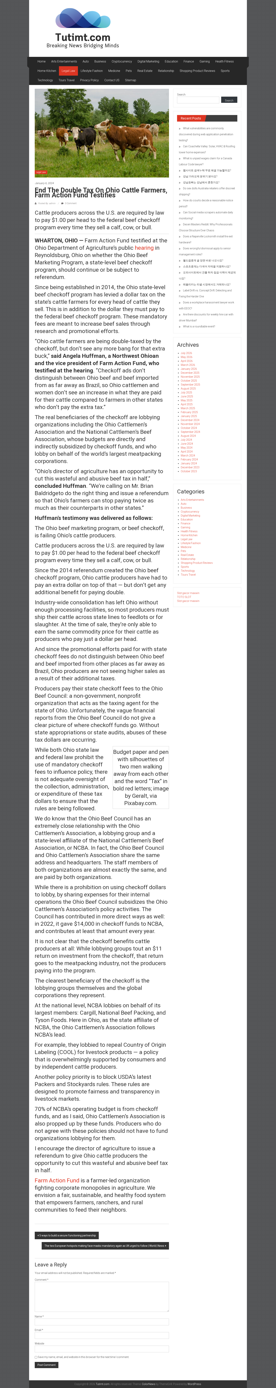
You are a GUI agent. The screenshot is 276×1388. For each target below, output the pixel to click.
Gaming (205, 61)
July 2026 (186, 353)
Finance (189, 61)
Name (39, 1316)
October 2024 (189, 427)
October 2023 (189, 471)
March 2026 (188, 364)
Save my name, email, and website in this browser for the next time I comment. (83, 1357)
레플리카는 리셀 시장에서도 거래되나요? (207, 284)
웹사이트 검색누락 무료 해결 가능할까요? (207, 170)
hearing (144, 247)
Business (100, 61)
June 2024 (187, 443)
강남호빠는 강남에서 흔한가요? (201, 182)
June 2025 (187, 396)
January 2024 (189, 463)
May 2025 (186, 400)
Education (171, 61)
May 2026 (186, 357)
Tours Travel (67, 80)
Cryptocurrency (122, 61)
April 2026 (187, 360)
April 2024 (187, 451)
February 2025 (189, 412)
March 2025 (188, 408)
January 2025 (189, 416)
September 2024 (190, 431)
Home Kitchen (47, 71)
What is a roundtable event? (199, 326)
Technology (45, 80)
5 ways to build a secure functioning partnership (67, 1235)
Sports (225, 71)
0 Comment (70, 203)
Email (39, 1330)
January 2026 (189, 368)
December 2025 (190, 372)
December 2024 (190, 420)
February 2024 (189, 459)
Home (42, 61)
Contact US (111, 80)
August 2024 (188, 435)
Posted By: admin (46, 203)
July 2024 (186, 439)
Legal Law (68, 71)
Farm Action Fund (57, 1180)
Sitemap (130, 80)
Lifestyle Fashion (92, 71)
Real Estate (144, 71)
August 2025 (188, 388)
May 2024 (186, 447)
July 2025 (186, 392)
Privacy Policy (89, 80)
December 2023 (190, 467)
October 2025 (189, 380)
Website (39, 1343)
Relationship (166, 71)
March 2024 (188, 455)
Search (181, 94)
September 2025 (190, 384)
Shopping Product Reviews (197, 71)
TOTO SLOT (184, 597)
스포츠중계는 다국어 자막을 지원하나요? (207, 266)
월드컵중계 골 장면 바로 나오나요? (203, 260)
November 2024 (190, 424)
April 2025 (187, 404)
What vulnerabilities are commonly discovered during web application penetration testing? (206, 134)
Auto (86, 61)
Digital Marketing (148, 61)
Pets (129, 71)
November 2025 (190, 376)
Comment (41, 1279)
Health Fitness (224, 61)
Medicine (114, 71)
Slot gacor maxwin (188, 593)
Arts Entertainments (64, 61)
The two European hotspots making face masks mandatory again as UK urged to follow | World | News (104, 1245)
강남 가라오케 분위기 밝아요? (200, 176)
